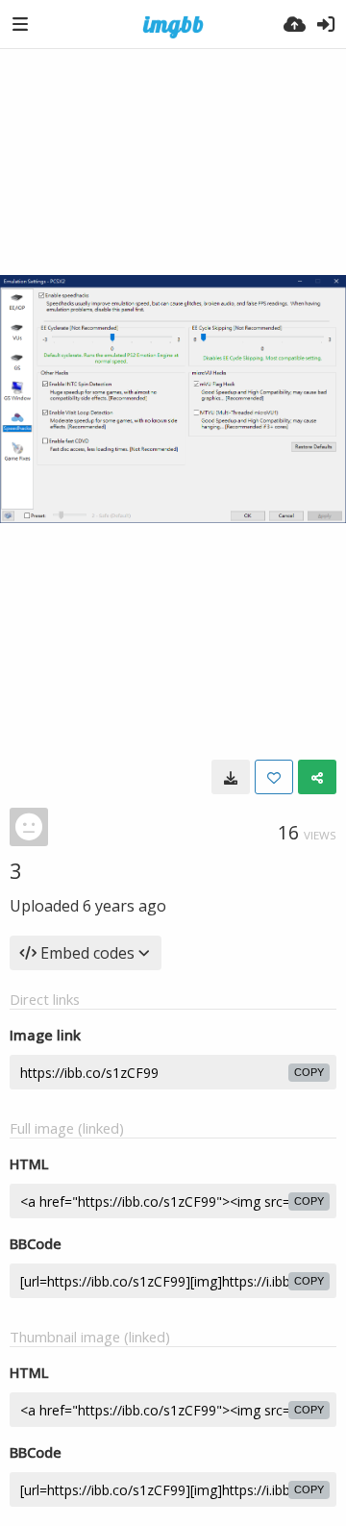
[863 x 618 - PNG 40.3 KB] (230, 777)
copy (309, 1072)
